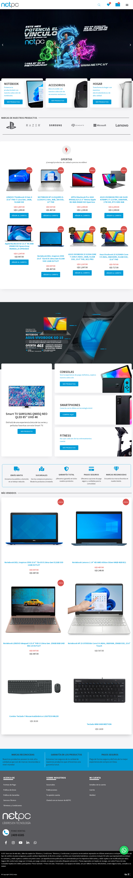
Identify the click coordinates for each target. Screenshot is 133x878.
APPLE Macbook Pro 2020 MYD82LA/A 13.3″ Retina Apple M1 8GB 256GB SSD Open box (82, 199)
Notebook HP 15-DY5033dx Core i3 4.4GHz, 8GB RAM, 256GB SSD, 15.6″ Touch (99, 644)
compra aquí (68, 414)
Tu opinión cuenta (53, 795)
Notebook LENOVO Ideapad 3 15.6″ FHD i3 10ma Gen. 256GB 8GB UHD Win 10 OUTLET (34, 644)
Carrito (92, 790)
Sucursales (50, 785)
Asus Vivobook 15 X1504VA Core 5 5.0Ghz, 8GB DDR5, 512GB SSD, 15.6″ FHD (114, 257)
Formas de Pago (9, 785)
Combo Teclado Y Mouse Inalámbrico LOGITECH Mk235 (34, 716)
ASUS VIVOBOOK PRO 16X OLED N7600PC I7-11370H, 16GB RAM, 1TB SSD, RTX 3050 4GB (114, 199)
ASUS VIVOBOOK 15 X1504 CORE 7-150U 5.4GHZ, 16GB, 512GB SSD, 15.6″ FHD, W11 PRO (82, 256)
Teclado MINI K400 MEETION (99, 724)
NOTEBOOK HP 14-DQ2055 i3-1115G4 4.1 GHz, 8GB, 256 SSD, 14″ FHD (50, 199)
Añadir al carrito (19, 215)
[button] (127, 5)
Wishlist (92, 795)
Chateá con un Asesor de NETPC (58, 800)
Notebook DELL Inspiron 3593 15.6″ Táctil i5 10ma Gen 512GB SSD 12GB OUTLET (51, 258)
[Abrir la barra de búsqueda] (99, 5)
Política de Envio (9, 790)
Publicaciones (51, 790)
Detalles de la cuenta (97, 785)
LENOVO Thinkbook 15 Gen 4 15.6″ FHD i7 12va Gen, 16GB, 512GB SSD (19, 199)
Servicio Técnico (9, 800)
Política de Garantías (11, 795)
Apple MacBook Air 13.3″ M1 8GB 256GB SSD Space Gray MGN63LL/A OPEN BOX (19, 246)
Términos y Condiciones (12, 805)
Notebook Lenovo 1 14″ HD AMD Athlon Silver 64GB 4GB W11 (99, 562)
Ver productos (13, 102)
